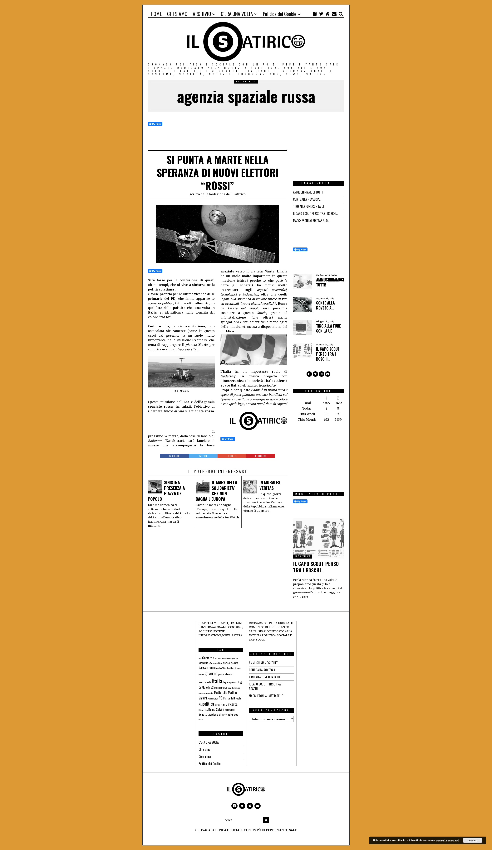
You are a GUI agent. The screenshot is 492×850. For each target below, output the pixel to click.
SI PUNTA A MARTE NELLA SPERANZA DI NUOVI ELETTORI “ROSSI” (217, 172)
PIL (200, 704)
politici (217, 704)
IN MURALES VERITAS (269, 485)
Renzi (224, 704)
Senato (203, 714)
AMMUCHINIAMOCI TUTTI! (308, 192)
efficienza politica (215, 663)
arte (200, 658)
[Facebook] (314, 14)
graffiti (221, 674)
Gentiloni (230, 667)
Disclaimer (205, 756)
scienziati (229, 710)
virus (221, 714)
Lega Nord (232, 682)
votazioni (228, 714)
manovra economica (206, 692)
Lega (225, 682)
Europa (203, 667)
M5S (211, 687)
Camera (207, 657)
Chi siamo (204, 749)
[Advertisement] (178, 423)
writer (201, 719)
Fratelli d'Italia (220, 667)
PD (221, 698)
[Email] (334, 14)
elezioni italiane (230, 663)
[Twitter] (321, 14)
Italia (217, 681)
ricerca (233, 704)
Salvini (220, 709)
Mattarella (220, 692)
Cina (215, 658)
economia (203, 663)
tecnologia (213, 714)
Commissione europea (226, 658)
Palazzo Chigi (213, 698)
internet (228, 674)
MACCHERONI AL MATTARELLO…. (311, 220)
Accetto (472, 840)
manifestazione (234, 687)
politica (208, 703)
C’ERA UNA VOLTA (209, 742)
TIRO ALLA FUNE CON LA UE (308, 206)
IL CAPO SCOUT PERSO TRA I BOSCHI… (315, 213)
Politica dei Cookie (209, 763)
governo (211, 673)
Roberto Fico (203, 709)
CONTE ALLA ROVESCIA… (307, 199)
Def (237, 658)
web (236, 714)
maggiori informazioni (447, 840)
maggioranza (220, 687)
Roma (211, 709)
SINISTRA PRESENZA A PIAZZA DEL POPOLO (166, 490)
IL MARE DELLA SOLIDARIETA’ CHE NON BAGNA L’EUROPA (216, 490)
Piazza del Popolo (232, 698)
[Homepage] (327, 14)
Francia (211, 667)
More (305, 597)
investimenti (205, 682)
